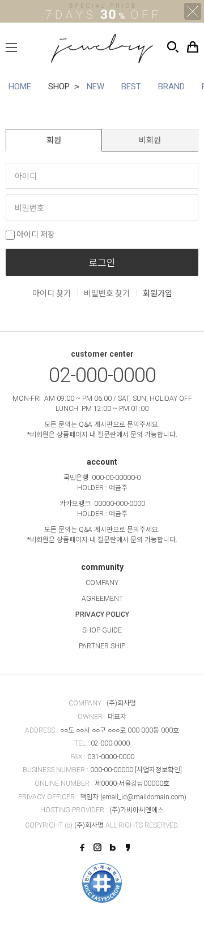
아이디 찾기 (51, 293)
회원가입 (157, 293)
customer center (102, 353)
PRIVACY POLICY (102, 614)
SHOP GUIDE (102, 630)
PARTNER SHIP (102, 646)
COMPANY (102, 583)
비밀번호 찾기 (107, 293)
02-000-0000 (102, 375)
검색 (172, 47)
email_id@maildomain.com (143, 797)
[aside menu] (11, 47)
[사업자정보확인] (158, 770)
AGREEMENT (102, 599)
